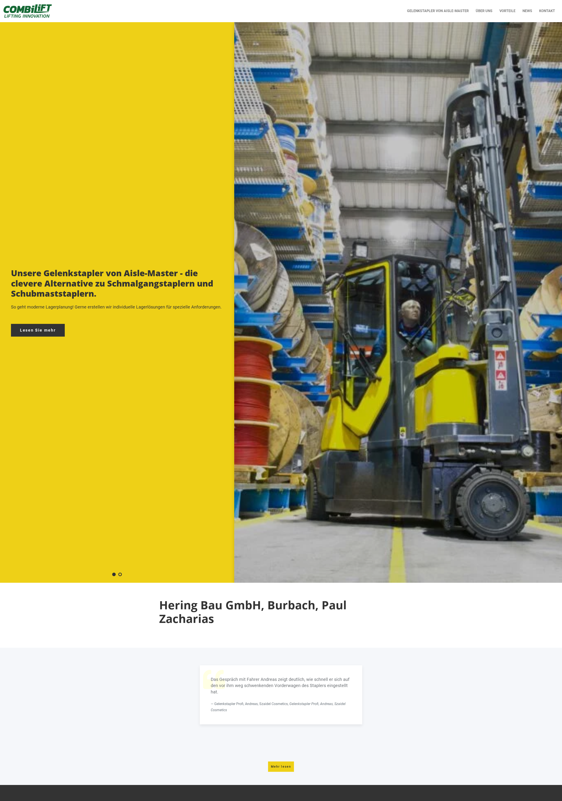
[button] (114, 574)
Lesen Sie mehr (38, 330)
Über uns (484, 11)
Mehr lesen (281, 766)
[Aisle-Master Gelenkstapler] (28, 11)
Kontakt (547, 11)
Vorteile (507, 11)
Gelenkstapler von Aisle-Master (438, 11)
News (527, 11)
